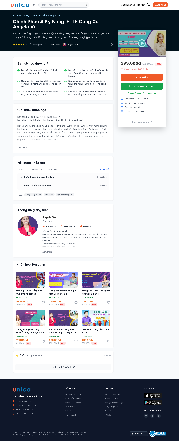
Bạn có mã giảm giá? (142, 122)
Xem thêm (22, 147)
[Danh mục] (33, 4)
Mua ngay (142, 77)
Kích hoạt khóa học (73, 403)
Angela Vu (72, 44)
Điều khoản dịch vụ (73, 411)
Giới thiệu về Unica (73, 394)
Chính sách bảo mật (73, 415)
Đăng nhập (160, 5)
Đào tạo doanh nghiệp (114, 403)
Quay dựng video (112, 407)
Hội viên (141, 5)
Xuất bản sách (111, 411)
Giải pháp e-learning (113, 398)
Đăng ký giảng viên (112, 394)
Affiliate (108, 415)
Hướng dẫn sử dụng (73, 398)
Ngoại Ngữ (31, 15)
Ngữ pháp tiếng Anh (65, 195)
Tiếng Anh (49, 195)
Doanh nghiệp (128, 5)
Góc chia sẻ (70, 407)
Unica (19, 15)
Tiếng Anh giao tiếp (52, 15)
